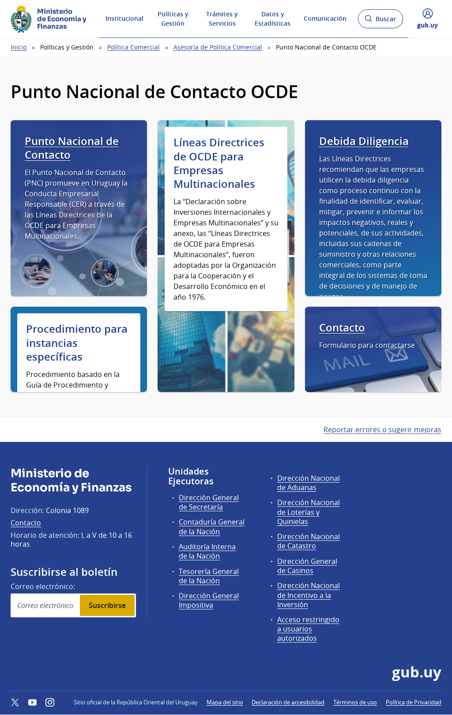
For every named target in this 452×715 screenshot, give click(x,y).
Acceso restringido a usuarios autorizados (308, 629)
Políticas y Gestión (173, 18)
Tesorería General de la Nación (209, 576)
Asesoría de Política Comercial (217, 47)
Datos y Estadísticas (272, 18)
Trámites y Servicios (222, 18)
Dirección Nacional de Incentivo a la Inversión (308, 595)
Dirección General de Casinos (307, 565)
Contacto (342, 328)
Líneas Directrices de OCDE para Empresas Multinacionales (218, 163)
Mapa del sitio (225, 702)
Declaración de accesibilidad (288, 702)
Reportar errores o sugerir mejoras (382, 429)
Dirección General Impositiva (209, 600)
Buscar (380, 21)
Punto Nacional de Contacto (72, 148)
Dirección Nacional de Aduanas (308, 482)
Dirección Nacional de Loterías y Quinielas (308, 512)
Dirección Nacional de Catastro (308, 541)
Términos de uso (355, 702)
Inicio (18, 47)
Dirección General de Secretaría (209, 502)
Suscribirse (107, 605)
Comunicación (325, 18)
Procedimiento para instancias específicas (77, 342)
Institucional (124, 18)
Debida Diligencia (364, 141)
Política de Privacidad (413, 702)
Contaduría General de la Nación (212, 526)
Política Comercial (133, 47)
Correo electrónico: (43, 586)
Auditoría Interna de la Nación (207, 551)
